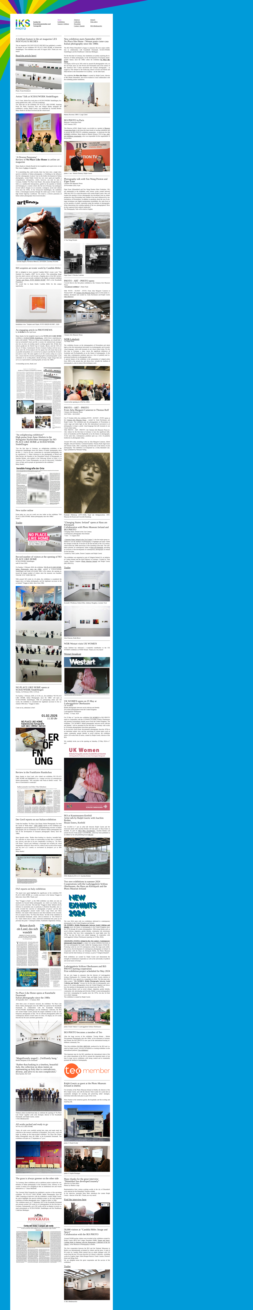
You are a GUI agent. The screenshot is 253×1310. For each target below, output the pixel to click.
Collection (77, 22)
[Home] (96, 24)
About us (77, 20)
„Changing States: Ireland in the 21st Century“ (78, 539)
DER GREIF (38, 825)
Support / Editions (63, 24)
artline (26, 168)
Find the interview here (75, 1199)
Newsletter (77, 24)
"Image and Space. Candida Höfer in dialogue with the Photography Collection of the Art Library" (87, 1242)
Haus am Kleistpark (96, 547)
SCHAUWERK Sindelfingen (33, 338)
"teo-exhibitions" (83, 1050)
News (59, 20)
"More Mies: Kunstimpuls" (86, 831)
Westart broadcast (72, 654)
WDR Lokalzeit (71, 339)
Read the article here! (26, 55)
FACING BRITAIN (83, 1046)
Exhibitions (61, 22)
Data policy (94, 22)
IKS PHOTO (69, 297)
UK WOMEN (94, 717)
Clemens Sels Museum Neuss (85, 293)
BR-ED (90, 835)
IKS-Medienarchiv (96, 26)
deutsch (92, 20)
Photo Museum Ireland (89, 561)
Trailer (19, 522)
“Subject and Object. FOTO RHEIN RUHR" (31, 280)
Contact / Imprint (79, 26)
